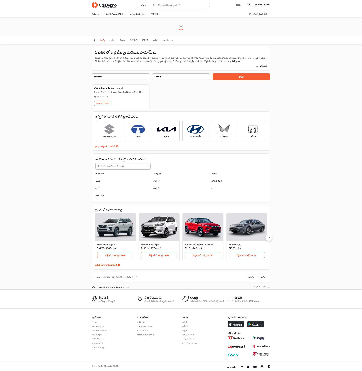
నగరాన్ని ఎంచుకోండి (259, 14)
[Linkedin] (269, 367)
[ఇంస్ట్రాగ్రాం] (262, 367)
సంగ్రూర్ (156, 188)
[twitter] (248, 367)
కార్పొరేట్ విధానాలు (98, 339)
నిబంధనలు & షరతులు (99, 330)
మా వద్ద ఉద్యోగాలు (98, 326)
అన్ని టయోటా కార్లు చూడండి (106, 265)
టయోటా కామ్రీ (235, 244)
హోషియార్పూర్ (216, 181)
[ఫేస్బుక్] (242, 367)
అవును (251, 277)
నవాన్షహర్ (157, 174)
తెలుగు (238, 5)
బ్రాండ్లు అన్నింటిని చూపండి (105, 146)
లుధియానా (99, 174)
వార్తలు (112, 40)
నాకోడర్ (214, 174)
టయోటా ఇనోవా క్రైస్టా (150, 244)
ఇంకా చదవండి (261, 66)
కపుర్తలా (156, 181)
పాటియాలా (99, 195)
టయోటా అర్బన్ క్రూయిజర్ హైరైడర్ (199, 244)
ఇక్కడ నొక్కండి (234, 61)
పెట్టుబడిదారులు (97, 343)
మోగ (97, 188)
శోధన (241, 77)
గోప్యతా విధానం (97, 335)
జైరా (213, 188)
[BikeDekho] (236, 337)
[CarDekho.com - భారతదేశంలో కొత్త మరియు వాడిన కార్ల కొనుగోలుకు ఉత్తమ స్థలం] (104, 5)
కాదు (263, 277)
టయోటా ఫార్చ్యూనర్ (106, 244)
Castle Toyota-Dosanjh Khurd (108, 88)
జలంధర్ (98, 181)
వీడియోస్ (134, 40)
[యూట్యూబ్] (255, 367)
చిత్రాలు (122, 40)
